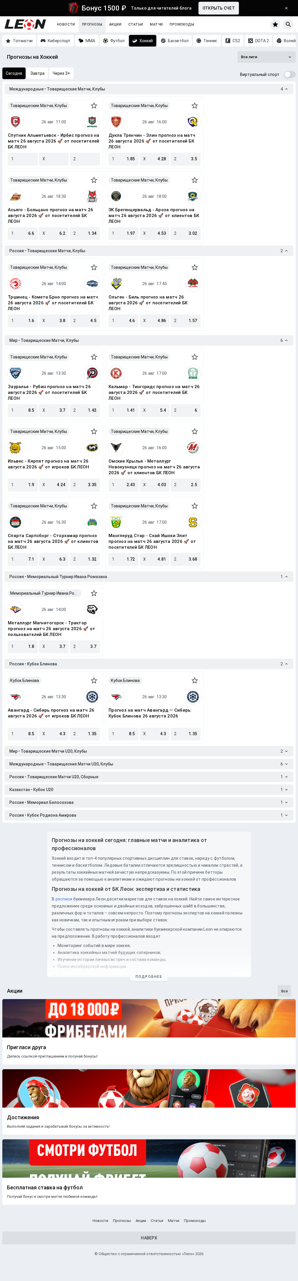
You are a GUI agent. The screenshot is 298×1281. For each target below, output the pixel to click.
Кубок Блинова (24, 680)
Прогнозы (92, 24)
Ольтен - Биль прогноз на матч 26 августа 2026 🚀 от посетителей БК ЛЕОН (148, 302)
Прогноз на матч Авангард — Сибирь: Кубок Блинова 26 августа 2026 (150, 713)
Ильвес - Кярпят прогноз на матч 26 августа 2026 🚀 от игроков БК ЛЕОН (48, 464)
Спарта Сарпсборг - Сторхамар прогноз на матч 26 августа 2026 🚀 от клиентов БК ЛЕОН (53, 541)
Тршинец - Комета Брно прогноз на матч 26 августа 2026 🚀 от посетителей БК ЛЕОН (53, 302)
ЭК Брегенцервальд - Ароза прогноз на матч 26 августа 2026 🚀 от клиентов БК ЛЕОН (154, 215)
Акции (115, 24)
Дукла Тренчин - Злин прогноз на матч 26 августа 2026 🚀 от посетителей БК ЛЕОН (152, 141)
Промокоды (182, 24)
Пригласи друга (26, 1047)
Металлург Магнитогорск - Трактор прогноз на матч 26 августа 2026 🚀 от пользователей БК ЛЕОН (51, 628)
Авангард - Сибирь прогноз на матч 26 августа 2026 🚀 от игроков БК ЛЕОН (51, 713)
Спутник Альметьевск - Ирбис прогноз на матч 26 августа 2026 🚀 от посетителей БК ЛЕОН (54, 141)
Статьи (135, 24)
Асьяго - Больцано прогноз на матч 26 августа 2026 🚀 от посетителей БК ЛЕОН (50, 215)
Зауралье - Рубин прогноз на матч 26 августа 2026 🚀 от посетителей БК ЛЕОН (49, 392)
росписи (64, 899)
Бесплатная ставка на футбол (45, 1188)
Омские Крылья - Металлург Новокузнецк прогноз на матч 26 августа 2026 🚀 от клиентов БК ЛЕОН (154, 467)
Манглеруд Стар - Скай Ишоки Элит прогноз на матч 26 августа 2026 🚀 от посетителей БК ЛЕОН (152, 541)
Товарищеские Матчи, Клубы (38, 105)
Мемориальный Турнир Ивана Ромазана (45, 593)
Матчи (156, 24)
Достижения (23, 1117)
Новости (66, 24)
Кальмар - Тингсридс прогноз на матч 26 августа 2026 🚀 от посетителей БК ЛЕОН (154, 392)
